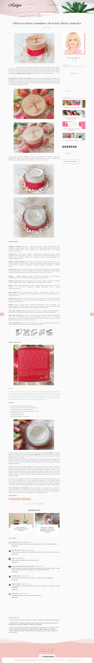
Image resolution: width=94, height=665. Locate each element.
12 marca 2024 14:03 (40, 566)
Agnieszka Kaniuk (16, 542)
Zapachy (80, 5)
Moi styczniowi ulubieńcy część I (71, 107)
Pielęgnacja (65, 5)
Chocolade (15, 593)
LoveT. (13, 558)
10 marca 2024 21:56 (26, 542)
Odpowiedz (15, 546)
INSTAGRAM (53, 649)
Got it (78, 660)
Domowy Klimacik (16, 584)
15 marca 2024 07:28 (26, 584)
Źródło (34, 337)
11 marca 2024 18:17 (20, 558)
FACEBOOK (43, 649)
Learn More (70, 660)
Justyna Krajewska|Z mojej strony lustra (23, 566)
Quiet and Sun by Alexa (18, 550)
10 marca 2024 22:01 (29, 550)
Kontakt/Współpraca (53, 5)
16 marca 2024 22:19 (23, 593)
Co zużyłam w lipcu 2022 (71, 140)
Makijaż (73, 5)
